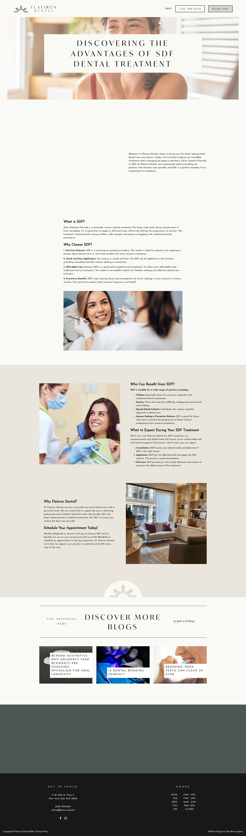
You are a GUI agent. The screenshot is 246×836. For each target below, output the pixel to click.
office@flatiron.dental (63, 810)
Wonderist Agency (234, 832)
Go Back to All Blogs (183, 621)
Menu (168, 9)
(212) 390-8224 (63, 806)
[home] (51, 8)
